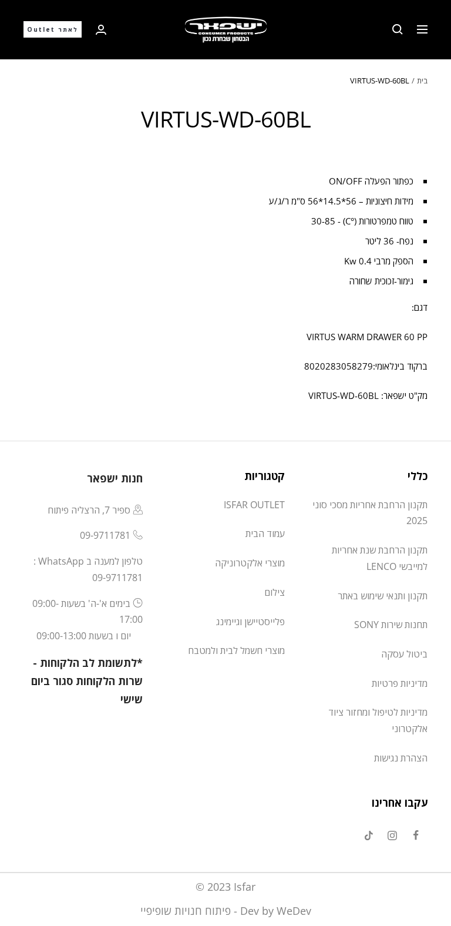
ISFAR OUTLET (254, 504)
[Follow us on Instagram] (392, 835)
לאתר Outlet (52, 29)
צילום (274, 592)
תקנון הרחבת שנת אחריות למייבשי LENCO (380, 558)
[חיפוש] (397, 29)
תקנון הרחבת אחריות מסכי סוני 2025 (370, 513)
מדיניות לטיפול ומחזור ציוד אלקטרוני (378, 720)
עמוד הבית (265, 533)
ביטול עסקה (404, 653)
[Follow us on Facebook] (416, 835)
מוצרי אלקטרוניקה (250, 562)
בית (422, 80)
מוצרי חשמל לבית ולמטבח (236, 650)
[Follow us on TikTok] (369, 835)
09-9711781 (105, 535)
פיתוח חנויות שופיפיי (185, 911)
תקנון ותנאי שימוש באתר (383, 595)
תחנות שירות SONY (391, 624)
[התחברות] (101, 30)
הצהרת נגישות (401, 757)
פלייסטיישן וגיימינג (250, 621)
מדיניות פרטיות (400, 683)
